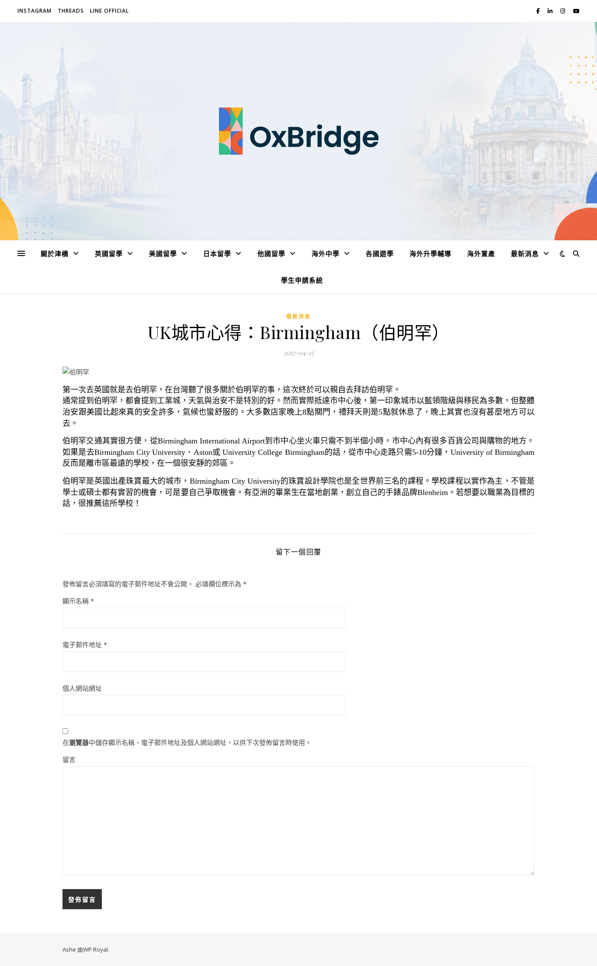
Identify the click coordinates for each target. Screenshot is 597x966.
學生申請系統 (302, 280)
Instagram (34, 10)
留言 (69, 759)
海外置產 (481, 253)
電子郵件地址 (84, 644)
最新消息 (298, 316)
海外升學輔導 (430, 253)
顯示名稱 (78, 600)
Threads (71, 10)
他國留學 (271, 253)
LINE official (109, 10)
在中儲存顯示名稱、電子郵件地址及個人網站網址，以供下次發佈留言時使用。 (187, 742)
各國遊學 (380, 253)
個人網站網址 (82, 688)
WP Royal (95, 949)
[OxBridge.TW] (298, 131)
